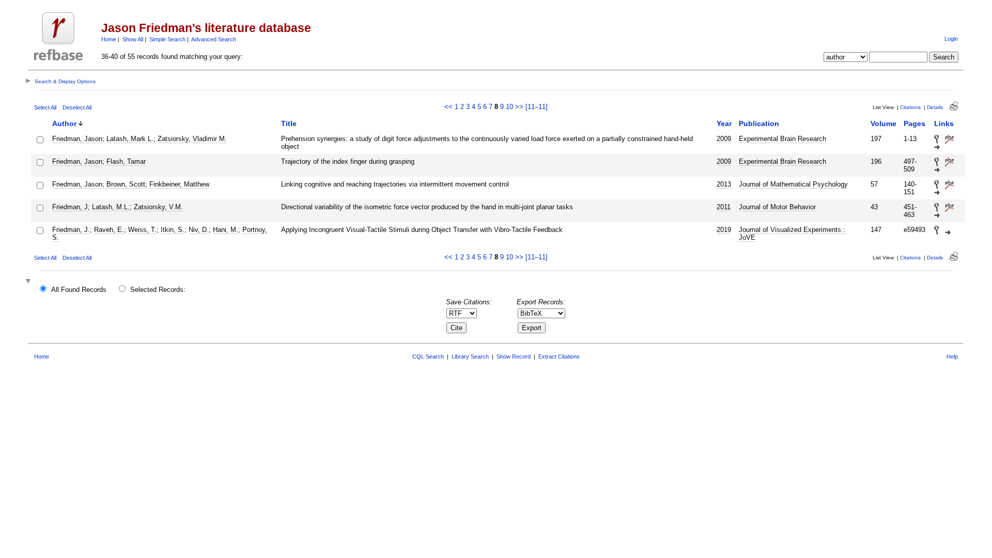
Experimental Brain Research (782, 139)
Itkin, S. (172, 230)
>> (519, 107)
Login (951, 39)
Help (952, 356)
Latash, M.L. (111, 207)
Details (935, 107)
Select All (45, 107)
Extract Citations (559, 356)
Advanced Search (213, 39)
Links (944, 123)
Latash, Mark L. (129, 139)
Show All (132, 39)
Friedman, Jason (77, 139)
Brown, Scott (125, 184)
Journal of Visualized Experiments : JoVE (792, 233)
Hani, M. (225, 230)
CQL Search (428, 356)
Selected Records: (157, 289)
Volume (883, 123)
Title (289, 123)
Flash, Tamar (126, 161)
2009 (724, 139)
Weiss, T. (142, 230)
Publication (759, 123)
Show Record (514, 356)
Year (724, 123)
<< (448, 107)
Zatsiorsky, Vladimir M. (192, 139)
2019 (724, 230)
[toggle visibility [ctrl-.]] (29, 282)
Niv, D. (199, 230)
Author (64, 123)
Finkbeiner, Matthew (179, 184)
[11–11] (536, 107)
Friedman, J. (71, 230)
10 (509, 107)
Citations (910, 107)
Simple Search (167, 39)
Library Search (470, 356)
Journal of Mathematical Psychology (793, 184)
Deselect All (77, 107)
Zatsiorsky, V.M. (158, 207)
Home (108, 39)
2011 (724, 207)
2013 (724, 184)
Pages (914, 123)
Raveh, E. (109, 230)
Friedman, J (70, 207)
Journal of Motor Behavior (777, 207)
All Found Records (78, 289)
